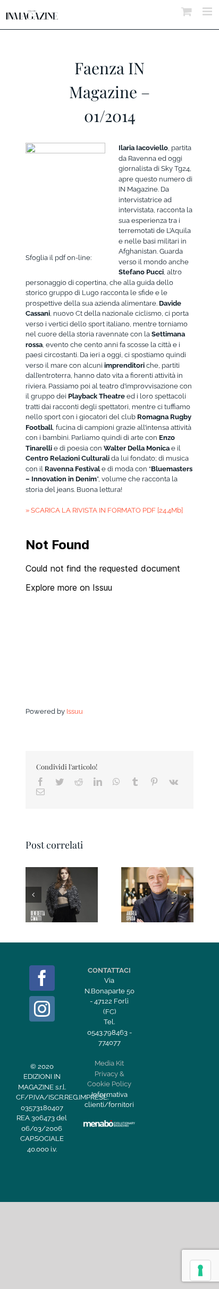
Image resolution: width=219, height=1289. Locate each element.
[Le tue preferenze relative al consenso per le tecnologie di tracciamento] (200, 1270)
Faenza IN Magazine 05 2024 (48, 880)
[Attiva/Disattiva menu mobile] (208, 11)
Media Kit (109, 1063)
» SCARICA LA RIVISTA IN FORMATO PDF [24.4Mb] (104, 510)
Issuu (74, 711)
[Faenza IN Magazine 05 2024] (62, 894)
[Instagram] (42, 1009)
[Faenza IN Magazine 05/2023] (157, 894)
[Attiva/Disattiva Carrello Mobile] (186, 11)
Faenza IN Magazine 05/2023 (144, 880)
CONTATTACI (109, 970)
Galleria (73, 880)
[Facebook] (42, 978)
